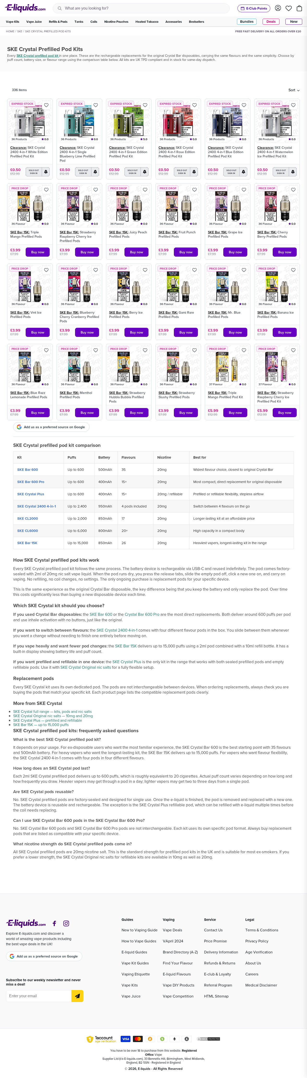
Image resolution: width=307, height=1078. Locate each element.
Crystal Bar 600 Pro (142, 614)
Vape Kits (130, 985)
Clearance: (18, 147)
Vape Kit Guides (135, 963)
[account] (278, 8)
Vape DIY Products (178, 985)
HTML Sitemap (216, 996)
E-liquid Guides (134, 952)
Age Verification (259, 952)
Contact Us (213, 930)
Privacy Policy (256, 941)
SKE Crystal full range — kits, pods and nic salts (52, 711)
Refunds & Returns (219, 963)
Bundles (247, 21)
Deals (271, 21)
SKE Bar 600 (27, 469)
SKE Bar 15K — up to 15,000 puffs (41, 724)
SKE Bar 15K (27, 543)
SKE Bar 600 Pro (30, 481)
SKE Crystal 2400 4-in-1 (36, 506)
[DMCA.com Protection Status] (208, 1039)
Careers (251, 974)
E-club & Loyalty (217, 974)
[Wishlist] (289, 8)
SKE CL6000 (27, 530)
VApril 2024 (173, 941)
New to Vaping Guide (140, 930)
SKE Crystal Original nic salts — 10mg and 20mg (53, 715)
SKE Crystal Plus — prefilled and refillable (47, 720)
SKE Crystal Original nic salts (85, 667)
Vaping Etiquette (136, 974)
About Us (253, 963)
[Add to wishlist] (46, 105)
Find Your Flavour (178, 963)
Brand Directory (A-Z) (180, 952)
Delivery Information (221, 952)
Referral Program (218, 985)
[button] (294, 90)
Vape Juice (131, 996)
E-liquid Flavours (177, 974)
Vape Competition (178, 996)
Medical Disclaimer (261, 985)
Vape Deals (172, 930)
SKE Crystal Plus (30, 494)
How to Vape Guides (139, 941)
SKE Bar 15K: (20, 232)
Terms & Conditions (261, 930)
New (294, 21)
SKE (19, 31)
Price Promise (215, 941)
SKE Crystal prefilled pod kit (38, 55)
